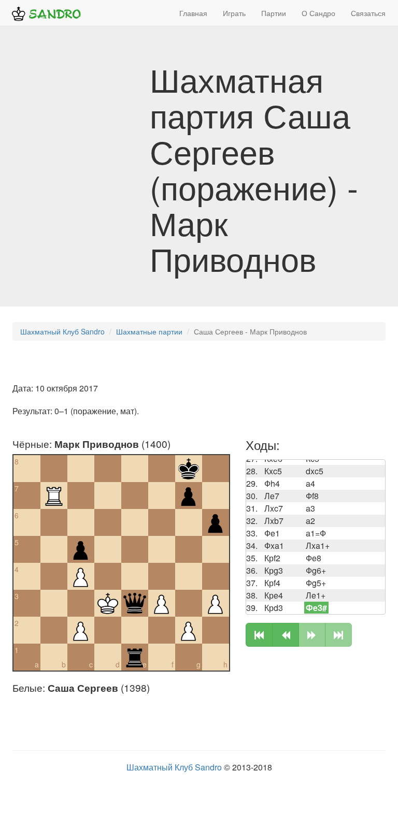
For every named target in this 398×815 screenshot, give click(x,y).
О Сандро (318, 13)
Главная (193, 13)
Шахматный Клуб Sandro (62, 331)
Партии (273, 13)
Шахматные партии (149, 331)
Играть (234, 13)
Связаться (368, 13)
